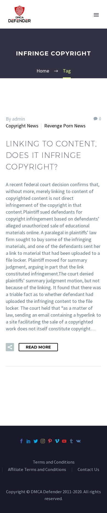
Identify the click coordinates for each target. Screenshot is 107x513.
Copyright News (22, 125)
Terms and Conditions (54, 462)
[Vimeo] (57, 441)
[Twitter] (35, 441)
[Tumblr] (71, 441)
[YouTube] (64, 441)
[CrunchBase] (85, 441)
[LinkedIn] (28, 441)
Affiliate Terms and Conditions (37, 469)
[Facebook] (21, 441)
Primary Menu (96, 15)
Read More (38, 347)
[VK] (78, 441)
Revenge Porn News (65, 125)
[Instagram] (43, 441)
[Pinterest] (50, 441)
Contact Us (88, 469)
